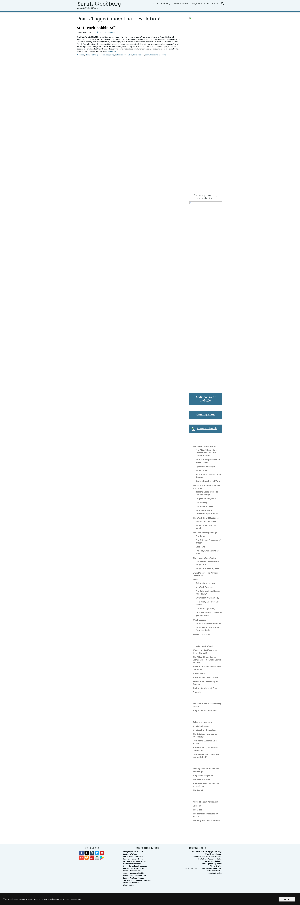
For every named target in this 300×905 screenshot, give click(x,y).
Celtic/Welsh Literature (133, 856)
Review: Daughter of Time (208, 481)
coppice (102, 55)
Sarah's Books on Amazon (133, 871)
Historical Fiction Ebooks (133, 859)
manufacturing (151, 55)
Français (197, 692)
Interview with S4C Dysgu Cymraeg (206, 852)
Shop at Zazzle (207, 428)
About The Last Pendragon (205, 802)
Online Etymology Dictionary (135, 866)
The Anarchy (201, 502)
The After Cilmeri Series (204, 446)
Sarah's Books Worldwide (133, 873)
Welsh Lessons (199, 620)
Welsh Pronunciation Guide (208, 623)
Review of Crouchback (206, 521)
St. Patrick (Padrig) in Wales (209, 859)
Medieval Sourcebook (132, 864)
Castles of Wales (130, 854)
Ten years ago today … (206, 608)
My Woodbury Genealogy (207, 598)
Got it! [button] (286, 899)
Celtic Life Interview (205, 583)
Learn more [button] (76, 899)
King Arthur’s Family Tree (207, 568)
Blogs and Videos (200, 4)
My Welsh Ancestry (204, 587)
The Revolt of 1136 (204, 506)
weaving (162, 55)
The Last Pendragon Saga (205, 532)
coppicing (110, 55)
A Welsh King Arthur (213, 854)
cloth (87, 55)
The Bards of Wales (213, 873)
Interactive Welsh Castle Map (135, 861)
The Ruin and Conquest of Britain (137, 880)
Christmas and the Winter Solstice (207, 856)
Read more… (112, 51)
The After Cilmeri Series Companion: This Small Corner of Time (207, 453)
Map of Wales (202, 470)
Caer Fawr (200, 547)
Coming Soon (206, 414)
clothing (94, 55)
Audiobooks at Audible (206, 399)
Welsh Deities (128, 885)
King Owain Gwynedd (206, 498)
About (215, 4)
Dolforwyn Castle (214, 871)
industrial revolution (123, 55)
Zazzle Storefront (201, 634)
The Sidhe (200, 536)
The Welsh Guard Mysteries (206, 518)
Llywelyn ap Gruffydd (205, 466)
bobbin (81, 55)
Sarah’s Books (181, 4)
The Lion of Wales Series (204, 558)
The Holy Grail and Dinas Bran (207, 820)
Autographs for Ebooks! (133, 852)
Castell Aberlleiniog (213, 861)
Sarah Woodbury (99, 4)
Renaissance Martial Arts (133, 868)
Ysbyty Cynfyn (215, 866)
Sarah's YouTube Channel (133, 878)
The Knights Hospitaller (211, 864)
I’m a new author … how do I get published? (203, 868)
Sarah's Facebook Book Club (134, 875)
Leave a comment (107, 32)
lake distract (138, 55)
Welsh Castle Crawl (131, 883)
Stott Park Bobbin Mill (97, 28)
